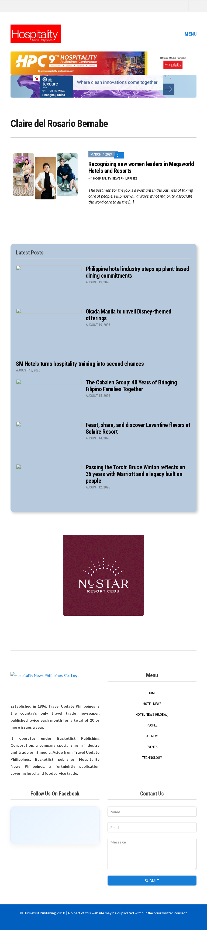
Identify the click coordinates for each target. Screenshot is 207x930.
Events (152, 747)
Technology (152, 758)
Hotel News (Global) (152, 714)
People (152, 725)
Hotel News (152, 704)
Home (152, 693)
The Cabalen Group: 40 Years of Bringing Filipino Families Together (131, 385)
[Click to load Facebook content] (55, 825)
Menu (190, 34)
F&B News (152, 736)
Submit (152, 880)
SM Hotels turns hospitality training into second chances (80, 363)
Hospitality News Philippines (115, 178)
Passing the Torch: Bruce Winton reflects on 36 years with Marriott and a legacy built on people (135, 474)
